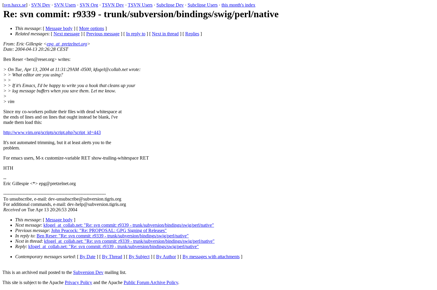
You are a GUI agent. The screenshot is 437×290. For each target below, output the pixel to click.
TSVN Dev (113, 4)
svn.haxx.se (15, 4)
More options (91, 28)
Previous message (103, 33)
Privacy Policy (78, 282)
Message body (59, 28)
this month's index (238, 4)
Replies (192, 33)
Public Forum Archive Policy (151, 282)
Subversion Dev (88, 272)
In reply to (135, 33)
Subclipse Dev (170, 4)
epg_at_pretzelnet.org (67, 43)
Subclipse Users (203, 4)
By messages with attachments (211, 256)
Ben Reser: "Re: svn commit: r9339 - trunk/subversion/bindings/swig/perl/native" (113, 235)
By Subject (139, 256)
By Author (166, 256)
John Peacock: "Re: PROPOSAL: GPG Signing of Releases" (109, 230)
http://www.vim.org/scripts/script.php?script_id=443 (52, 132)
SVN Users (65, 4)
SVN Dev (40, 4)
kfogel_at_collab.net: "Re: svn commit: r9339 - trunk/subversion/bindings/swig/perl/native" (128, 225)
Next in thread (165, 33)
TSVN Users (140, 4)
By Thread (112, 256)
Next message (67, 33)
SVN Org (89, 4)
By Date (87, 256)
